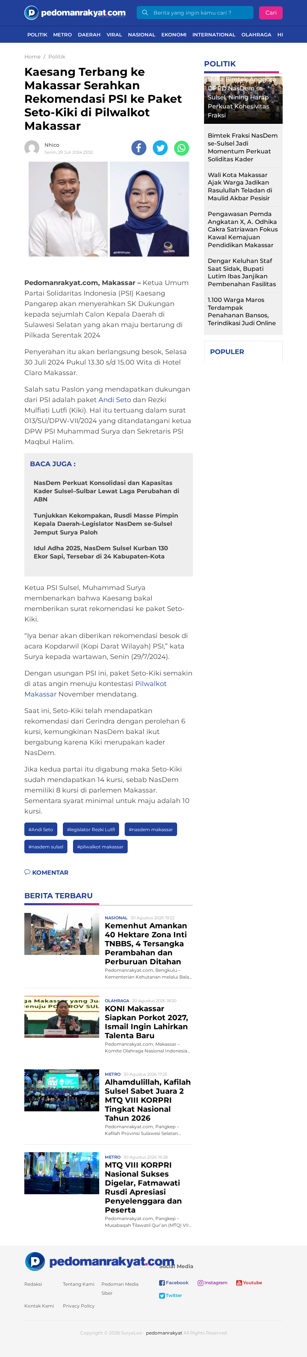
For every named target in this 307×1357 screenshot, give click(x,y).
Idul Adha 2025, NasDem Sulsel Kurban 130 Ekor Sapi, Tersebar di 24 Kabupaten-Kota (101, 552)
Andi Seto (114, 400)
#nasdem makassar (151, 829)
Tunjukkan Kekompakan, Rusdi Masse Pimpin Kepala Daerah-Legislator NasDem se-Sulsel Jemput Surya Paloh (106, 524)
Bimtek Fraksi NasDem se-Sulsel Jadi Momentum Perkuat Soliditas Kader (243, 147)
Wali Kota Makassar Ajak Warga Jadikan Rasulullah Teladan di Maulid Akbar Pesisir (240, 186)
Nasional (141, 35)
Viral (114, 35)
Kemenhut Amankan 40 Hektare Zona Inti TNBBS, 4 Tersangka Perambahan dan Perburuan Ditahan (146, 943)
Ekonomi (173, 35)
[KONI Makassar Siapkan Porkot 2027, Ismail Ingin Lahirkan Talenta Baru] (61, 1016)
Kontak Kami (39, 1306)
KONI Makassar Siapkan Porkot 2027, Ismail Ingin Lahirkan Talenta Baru (146, 1022)
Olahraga (256, 35)
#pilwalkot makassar (100, 847)
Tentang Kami (78, 1284)
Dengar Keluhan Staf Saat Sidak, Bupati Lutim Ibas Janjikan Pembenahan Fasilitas (242, 272)
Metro (62, 35)
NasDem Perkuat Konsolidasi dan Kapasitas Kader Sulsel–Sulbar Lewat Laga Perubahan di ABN (106, 491)
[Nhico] (33, 147)
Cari (271, 12)
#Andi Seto (40, 829)
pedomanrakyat (164, 1333)
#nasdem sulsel (45, 847)
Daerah (89, 35)
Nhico (52, 145)
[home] (99, 1261)
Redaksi (33, 1284)
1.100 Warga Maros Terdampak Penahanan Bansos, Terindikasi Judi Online (242, 311)
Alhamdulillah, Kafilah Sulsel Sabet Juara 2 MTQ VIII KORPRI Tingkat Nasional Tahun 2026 (148, 1100)
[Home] (74, 12)
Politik (37, 35)
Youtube (252, 1282)
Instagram (215, 1282)
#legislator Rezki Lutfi (91, 829)
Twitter (173, 1295)
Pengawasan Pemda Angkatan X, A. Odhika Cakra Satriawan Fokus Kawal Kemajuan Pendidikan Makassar (243, 229)
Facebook (177, 1282)
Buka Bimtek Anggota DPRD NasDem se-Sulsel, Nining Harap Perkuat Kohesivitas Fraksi (242, 97)
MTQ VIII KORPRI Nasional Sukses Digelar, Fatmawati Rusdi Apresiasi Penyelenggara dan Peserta (143, 1187)
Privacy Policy (79, 1306)
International (213, 35)
